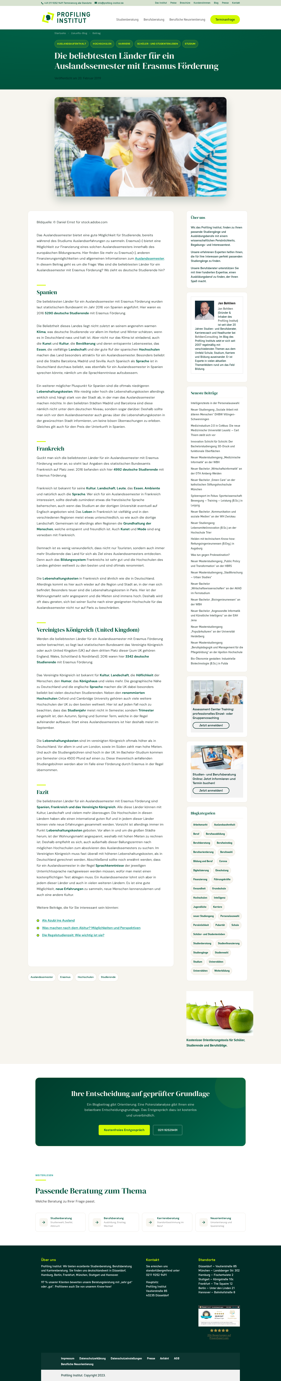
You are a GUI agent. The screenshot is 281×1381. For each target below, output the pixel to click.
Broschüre (185, 3)
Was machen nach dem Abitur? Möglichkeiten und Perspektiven (91, 928)
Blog (216, 3)
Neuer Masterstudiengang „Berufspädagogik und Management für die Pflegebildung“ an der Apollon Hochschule (217, 647)
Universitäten (216, 961)
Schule (235, 925)
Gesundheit (199, 888)
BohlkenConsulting (206, 337)
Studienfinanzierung (229, 943)
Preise (173, 3)
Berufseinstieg (224, 842)
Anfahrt (164, 1358)
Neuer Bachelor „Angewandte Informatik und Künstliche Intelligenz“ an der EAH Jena (215, 615)
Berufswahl (226, 852)
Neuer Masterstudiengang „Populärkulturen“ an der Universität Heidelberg (213, 631)
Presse (225, 3)
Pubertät (220, 925)
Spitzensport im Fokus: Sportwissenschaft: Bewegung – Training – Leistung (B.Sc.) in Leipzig (217, 500)
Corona (223, 861)
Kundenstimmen (202, 3)
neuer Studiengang (203, 916)
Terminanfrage (225, 19)
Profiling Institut (227, 321)
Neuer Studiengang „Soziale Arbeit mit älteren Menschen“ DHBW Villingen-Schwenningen (214, 414)
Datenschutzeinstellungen (126, 1358)
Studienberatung (127, 20)
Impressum (67, 1358)
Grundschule (219, 888)
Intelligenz (219, 897)
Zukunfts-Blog (79, 33)
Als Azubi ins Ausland (58, 920)
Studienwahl (221, 952)
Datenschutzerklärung (92, 1358)
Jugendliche (199, 906)
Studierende (108, 977)
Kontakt (236, 3)
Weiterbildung (222, 970)
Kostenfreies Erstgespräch (124, 1130)
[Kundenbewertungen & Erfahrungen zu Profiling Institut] (219, 1325)
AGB (176, 1358)
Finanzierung (200, 879)
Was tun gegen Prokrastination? (210, 555)
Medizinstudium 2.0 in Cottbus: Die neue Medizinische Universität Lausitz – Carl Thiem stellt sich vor (215, 430)
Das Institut (161, 3)
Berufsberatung (154, 20)
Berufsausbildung (215, 833)
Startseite (60, 33)
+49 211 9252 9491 (54, 3)
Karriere (124, 43)
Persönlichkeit (201, 925)
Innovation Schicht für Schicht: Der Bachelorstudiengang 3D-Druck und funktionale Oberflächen (213, 446)
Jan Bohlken (225, 309)
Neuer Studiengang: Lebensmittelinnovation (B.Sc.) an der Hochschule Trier (213, 527)
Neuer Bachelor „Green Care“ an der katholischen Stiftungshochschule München (213, 484)
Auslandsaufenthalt (71, 43)
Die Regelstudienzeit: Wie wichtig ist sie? (73, 935)
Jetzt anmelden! (211, 725)
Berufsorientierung (203, 852)
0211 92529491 (167, 1130)
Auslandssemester (149, 258)
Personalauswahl (229, 916)
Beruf (196, 833)
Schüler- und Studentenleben (157, 43)
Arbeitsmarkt (200, 824)
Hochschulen (102, 43)
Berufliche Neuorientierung (187, 20)
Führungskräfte (222, 879)
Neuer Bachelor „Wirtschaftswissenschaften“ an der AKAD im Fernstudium (216, 588)
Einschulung (221, 870)
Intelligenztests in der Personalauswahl (215, 403)
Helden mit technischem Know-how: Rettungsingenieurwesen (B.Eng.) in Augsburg (213, 543)
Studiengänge (200, 952)
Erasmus (65, 977)
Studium (190, 43)
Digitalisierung (201, 870)
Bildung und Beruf (203, 861)
